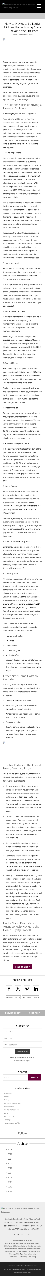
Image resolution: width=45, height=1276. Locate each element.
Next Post (34, 1013)
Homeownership (9, 1106)
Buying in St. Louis (14, 997)
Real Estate (8, 1093)
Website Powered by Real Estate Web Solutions (22, 1266)
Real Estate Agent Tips (12, 1110)
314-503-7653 (26, 1234)
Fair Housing (32, 1257)
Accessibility (23, 1257)
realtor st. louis (9, 1116)
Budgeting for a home (31, 997)
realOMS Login (26, 1272)
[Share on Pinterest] (27, 988)
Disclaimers (17, 1272)
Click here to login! (22, 1060)
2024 (10, 1158)
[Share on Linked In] (36, 988)
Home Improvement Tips (12, 1123)
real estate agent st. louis (12, 1103)
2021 (10, 1172)
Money (6, 1113)
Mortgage (7, 1120)
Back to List (22, 967)
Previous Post (12, 1013)
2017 (10, 1191)
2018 (10, 1186)
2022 (10, 1168)
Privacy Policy (13, 1257)
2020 (10, 1177)
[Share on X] (18, 988)
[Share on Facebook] (9, 988)
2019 (10, 1182)
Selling (6, 1096)
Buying (6, 1100)
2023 (10, 1163)
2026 (10, 1149)
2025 (10, 1154)
